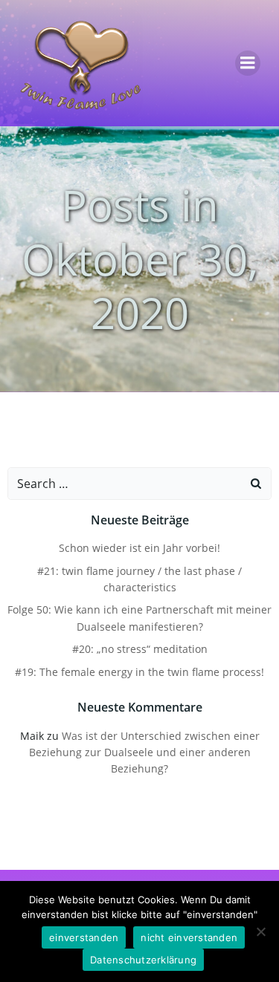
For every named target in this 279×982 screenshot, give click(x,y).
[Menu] (247, 63)
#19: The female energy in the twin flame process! (139, 672)
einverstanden (83, 937)
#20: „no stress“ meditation (140, 649)
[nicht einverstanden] (260, 931)
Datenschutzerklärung (143, 960)
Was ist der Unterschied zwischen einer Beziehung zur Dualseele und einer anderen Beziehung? (144, 752)
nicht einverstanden (189, 937)
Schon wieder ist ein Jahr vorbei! (139, 548)
